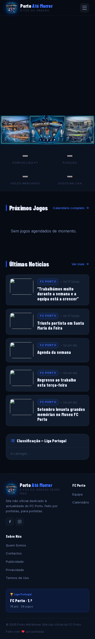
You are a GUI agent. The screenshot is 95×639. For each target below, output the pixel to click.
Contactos (14, 553)
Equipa (77, 494)
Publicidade (15, 561)
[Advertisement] (47, 65)
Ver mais (78, 264)
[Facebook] (10, 522)
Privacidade (15, 570)
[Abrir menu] (84, 7)
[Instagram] (19, 522)
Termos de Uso (17, 578)
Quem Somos (16, 545)
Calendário (80, 502)
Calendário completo (69, 208)
